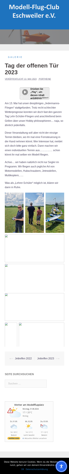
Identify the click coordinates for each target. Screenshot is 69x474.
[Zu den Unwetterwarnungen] (15, 419)
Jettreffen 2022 (23, 358)
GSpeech (45, 97)
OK (22, 469)
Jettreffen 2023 (45, 358)
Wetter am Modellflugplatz (29, 404)
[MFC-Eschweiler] (34, 11)
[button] (14, 213)
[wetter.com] (13, 439)
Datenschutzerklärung (37, 469)
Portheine (45, 79)
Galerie (15, 57)
